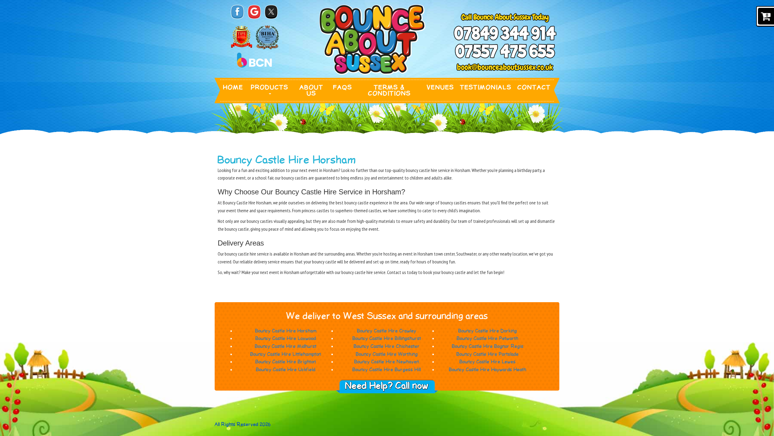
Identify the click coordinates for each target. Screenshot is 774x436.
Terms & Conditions (389, 90)
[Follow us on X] (271, 12)
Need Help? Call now (387, 386)
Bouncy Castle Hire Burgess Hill (387, 370)
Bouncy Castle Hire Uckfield (285, 370)
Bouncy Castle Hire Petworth (488, 339)
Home (233, 87)
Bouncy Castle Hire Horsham (286, 331)
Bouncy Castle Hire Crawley (386, 331)
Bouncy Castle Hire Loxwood (285, 339)
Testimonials (486, 87)
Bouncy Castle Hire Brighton (285, 362)
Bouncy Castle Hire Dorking (487, 331)
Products (269, 87)
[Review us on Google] (254, 12)
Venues (440, 87)
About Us (312, 90)
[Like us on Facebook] (237, 12)
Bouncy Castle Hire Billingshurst (387, 339)
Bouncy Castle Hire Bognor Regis (488, 346)
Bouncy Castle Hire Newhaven (386, 362)
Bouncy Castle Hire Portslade (488, 354)
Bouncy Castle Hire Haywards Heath (487, 370)
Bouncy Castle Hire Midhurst (286, 346)
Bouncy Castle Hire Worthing (387, 354)
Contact (534, 87)
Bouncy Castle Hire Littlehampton (285, 354)
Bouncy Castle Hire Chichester (387, 346)
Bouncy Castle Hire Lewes (488, 362)
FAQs (342, 87)
